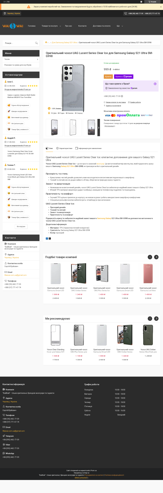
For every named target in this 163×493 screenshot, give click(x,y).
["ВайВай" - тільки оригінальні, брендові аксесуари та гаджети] (13, 26)
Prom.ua (94, 470)
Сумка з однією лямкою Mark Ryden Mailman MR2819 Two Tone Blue (21, 96)
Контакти (82, 26)
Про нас (68, 26)
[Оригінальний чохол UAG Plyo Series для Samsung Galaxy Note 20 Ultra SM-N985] (78, 335)
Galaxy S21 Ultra (68, 166)
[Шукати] (36, 43)
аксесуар (100, 164)
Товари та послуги (50, 26)
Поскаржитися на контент (94, 475)
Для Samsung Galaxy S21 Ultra (64, 42)
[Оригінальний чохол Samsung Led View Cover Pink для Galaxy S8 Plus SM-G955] (148, 273)
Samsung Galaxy (104, 218)
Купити (108, 77)
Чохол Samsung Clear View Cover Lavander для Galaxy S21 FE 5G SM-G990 (21, 153)
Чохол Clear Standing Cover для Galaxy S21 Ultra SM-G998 (55, 352)
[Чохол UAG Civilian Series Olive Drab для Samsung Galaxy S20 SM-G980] (148, 335)
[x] (50, 239)
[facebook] (47, 239)
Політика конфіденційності (114, 475)
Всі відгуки (21, 226)
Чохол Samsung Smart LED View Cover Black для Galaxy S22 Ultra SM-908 (21, 177)
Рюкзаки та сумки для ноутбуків (17, 65)
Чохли (7, 59)
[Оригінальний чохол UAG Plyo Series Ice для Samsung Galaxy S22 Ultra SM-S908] (101, 273)
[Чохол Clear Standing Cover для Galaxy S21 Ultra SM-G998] (55, 335)
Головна (31, 26)
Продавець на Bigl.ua (81, 473)
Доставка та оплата (101, 26)
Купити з (119, 77)
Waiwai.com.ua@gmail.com (15, 275)
